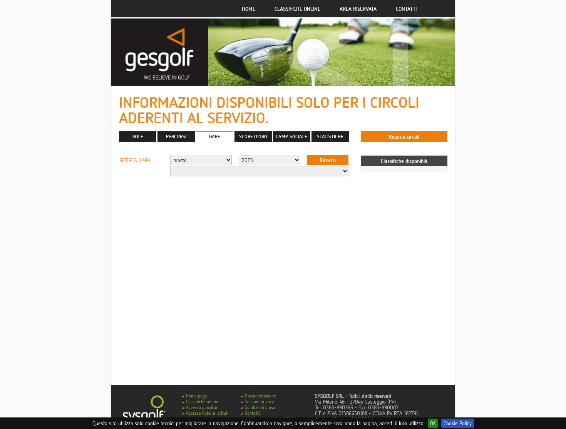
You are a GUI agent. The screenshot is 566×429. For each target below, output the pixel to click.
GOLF (137, 136)
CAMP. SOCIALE (291, 136)
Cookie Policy (458, 423)
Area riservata (358, 8)
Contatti (406, 8)
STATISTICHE (330, 136)
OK (433, 423)
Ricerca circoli (404, 136)
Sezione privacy (259, 401)
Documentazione (260, 396)
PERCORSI (176, 136)
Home (248, 8)
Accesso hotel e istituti (207, 413)
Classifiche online (297, 8)
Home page (196, 396)
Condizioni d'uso (260, 407)
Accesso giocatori (202, 407)
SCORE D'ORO (253, 136)
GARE (214, 136)
